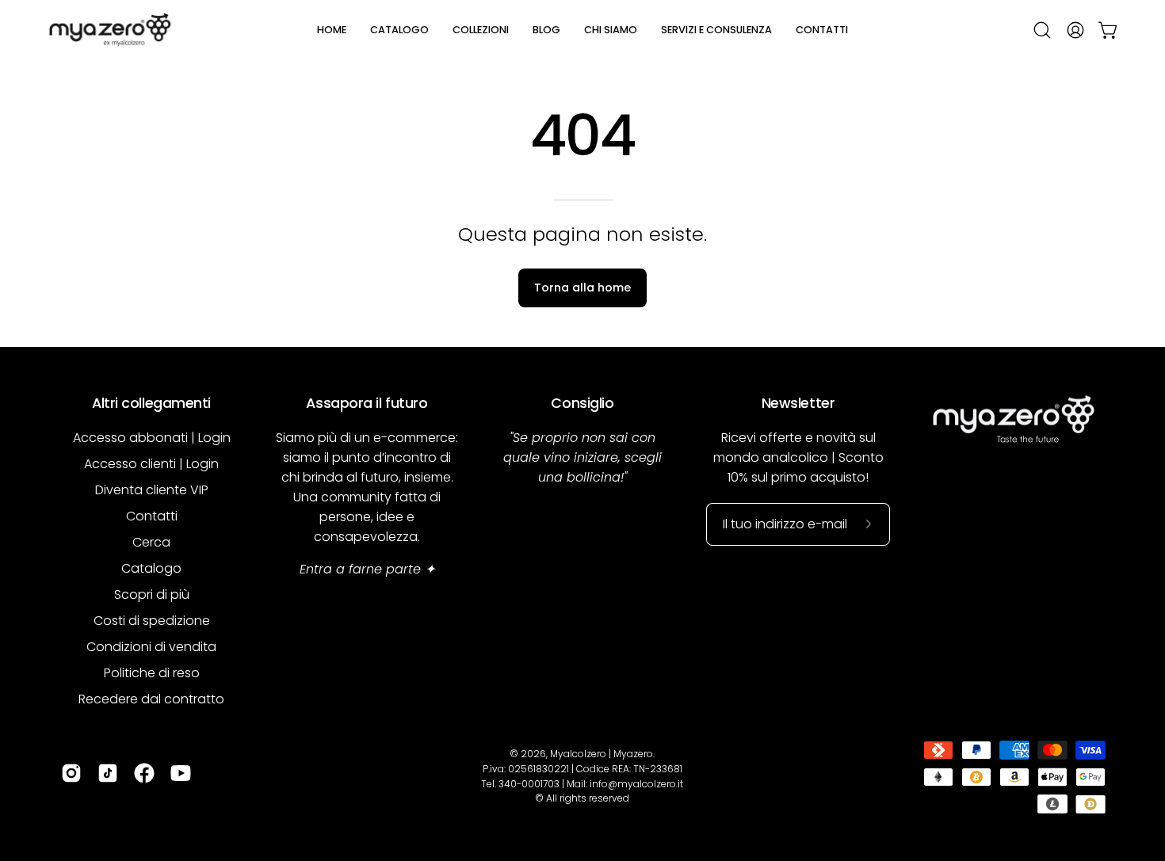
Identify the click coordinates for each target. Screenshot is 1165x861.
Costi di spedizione (152, 620)
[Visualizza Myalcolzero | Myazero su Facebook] (144, 773)
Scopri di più (151, 594)
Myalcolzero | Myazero (601, 753)
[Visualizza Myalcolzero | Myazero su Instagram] (71, 773)
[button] (399, 30)
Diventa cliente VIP (151, 490)
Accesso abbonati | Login (152, 438)
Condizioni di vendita (151, 647)
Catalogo (151, 568)
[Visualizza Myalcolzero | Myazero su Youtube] (181, 773)
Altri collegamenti (151, 403)
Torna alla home (582, 287)
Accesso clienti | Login (151, 464)
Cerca (151, 542)
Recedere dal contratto (151, 699)
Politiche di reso (152, 673)
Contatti (152, 516)
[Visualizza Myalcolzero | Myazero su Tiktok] (108, 773)
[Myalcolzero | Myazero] (111, 30)
